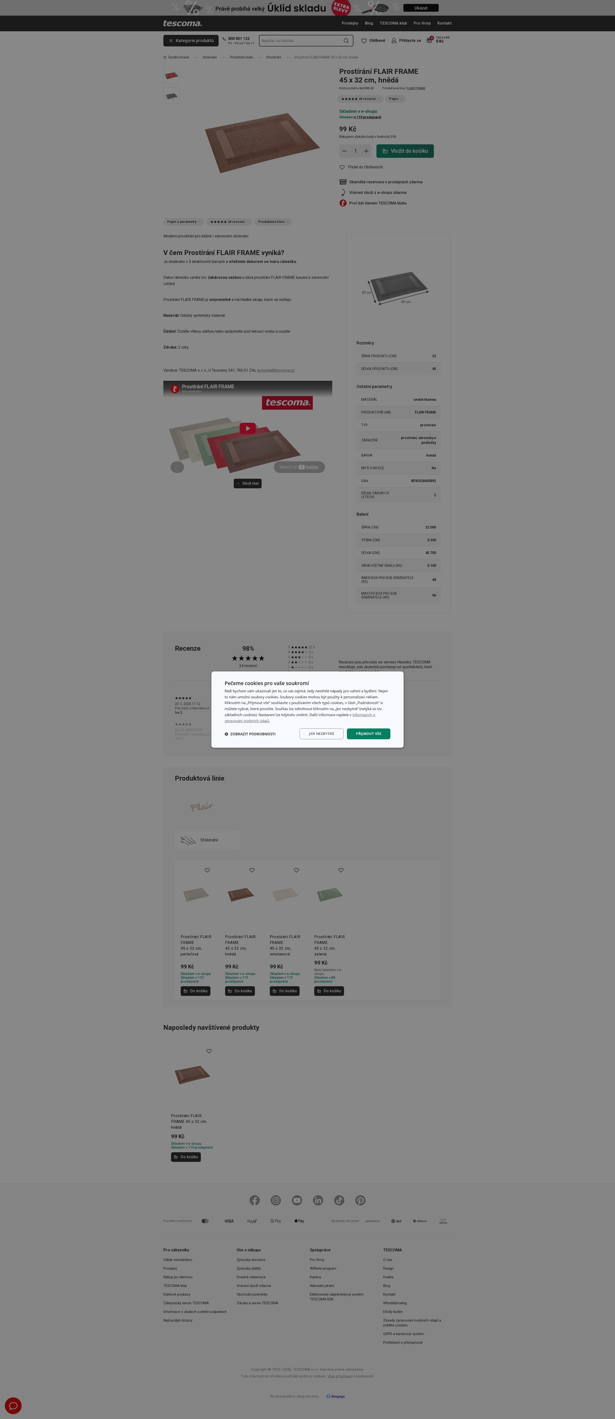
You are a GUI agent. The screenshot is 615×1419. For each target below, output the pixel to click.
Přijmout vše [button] (368, 734)
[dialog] (307, 709)
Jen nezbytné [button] (321, 734)
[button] (250, 734)
